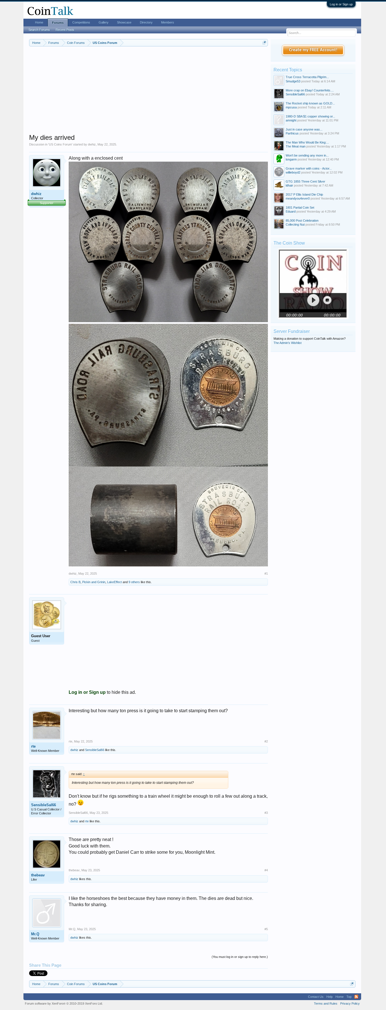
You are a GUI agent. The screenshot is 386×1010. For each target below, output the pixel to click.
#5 (266, 929)
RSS (356, 997)
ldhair (289, 185)
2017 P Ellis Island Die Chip (304, 194)
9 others (134, 582)
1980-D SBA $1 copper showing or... (310, 116)
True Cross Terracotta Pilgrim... (307, 77)
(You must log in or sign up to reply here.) (240, 956)
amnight (291, 120)
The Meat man (295, 146)
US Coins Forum (60, 144)
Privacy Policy (350, 1003)
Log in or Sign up (341, 4)
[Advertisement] (148, 93)
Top (349, 996)
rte (33, 746)
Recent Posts (65, 29)
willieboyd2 (293, 172)
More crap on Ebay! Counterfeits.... (310, 90)
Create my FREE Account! (313, 50)
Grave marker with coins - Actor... (309, 168)
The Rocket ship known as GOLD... (310, 103)
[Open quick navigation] (264, 42)
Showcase (124, 22)
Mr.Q (35, 934)
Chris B (75, 582)
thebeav (38, 875)
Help (329, 996)
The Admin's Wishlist (288, 342)
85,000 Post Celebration (302, 220)
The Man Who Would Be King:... (307, 142)
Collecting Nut (295, 224)
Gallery (104, 22)
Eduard (291, 211)
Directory (146, 22)
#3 (266, 812)
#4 (266, 870)
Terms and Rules (325, 1003)
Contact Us (316, 996)
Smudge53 (293, 81)
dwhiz (92, 144)
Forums (58, 22)
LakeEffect (114, 582)
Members (167, 22)
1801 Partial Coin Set (300, 207)
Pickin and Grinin (93, 582)
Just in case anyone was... (304, 129)
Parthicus (292, 133)
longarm (291, 159)
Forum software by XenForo (64, 1003)
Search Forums (39, 29)
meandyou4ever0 (298, 198)
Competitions (81, 22)
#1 (266, 573)
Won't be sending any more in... (307, 155)
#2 (266, 741)
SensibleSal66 (94, 750)
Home (39, 22)
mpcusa (291, 107)
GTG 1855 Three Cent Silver (305, 181)
